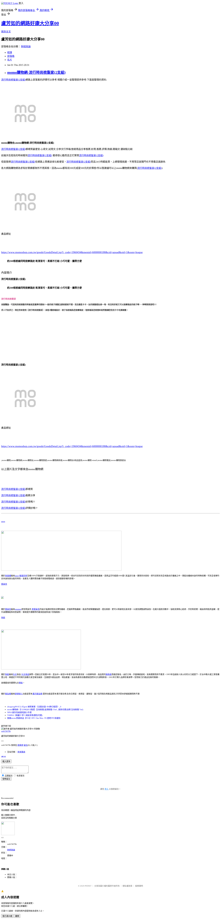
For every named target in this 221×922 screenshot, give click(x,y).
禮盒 (21, 683)
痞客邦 (20, 745)
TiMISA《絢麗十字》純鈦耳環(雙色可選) (24, 715)
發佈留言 (6, 779)
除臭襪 (8, 576)
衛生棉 (8, 694)
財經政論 (26, 46)
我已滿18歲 (7, 916)
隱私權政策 (127, 886)
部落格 (10, 56)
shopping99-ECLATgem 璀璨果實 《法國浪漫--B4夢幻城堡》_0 (34, 707)
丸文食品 (25, 674)
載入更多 (6, 761)
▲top (3, 756)
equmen (18, 609)
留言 (26, 745)
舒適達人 (19, 694)
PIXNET (88, 886)
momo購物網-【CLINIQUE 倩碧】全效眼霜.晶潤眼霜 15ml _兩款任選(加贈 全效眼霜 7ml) (45, 709)
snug (3, 521)
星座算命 (21, 752)
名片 (9, 59)
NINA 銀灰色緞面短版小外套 (19, 712)
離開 (17, 916)
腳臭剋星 (23, 576)
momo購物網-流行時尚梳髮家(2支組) (36, 72)
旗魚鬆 (109, 674)
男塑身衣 (36, 609)
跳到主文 (6, 31)
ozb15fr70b (6, 731)
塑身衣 (4, 584)
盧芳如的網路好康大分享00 (30, 23)
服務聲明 (139, 886)
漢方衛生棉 (37, 694)
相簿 (9, 52)
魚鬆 (3, 617)
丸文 (15, 674)
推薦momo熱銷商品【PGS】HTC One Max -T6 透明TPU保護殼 (33, 718)
